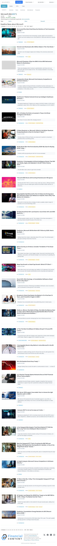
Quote (9, 21)
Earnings (37, 223)
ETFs (17, 6)
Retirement (29, 74)
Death (37, 506)
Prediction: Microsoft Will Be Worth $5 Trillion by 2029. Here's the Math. (35, 231)
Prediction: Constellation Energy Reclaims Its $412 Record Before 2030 (34, 512)
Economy (37, 259)
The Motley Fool (21, 56)
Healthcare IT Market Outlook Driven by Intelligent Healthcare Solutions (35, 97)
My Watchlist (41, 2)
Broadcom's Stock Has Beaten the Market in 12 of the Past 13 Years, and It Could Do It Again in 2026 (35, 296)
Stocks (11, 6)
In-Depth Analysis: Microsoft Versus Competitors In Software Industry (35, 462)
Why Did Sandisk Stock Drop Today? (28, 361)
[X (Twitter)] (44, 537)
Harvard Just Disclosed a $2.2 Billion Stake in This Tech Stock (36, 47)
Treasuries (37, 10)
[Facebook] (47, 537)
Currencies (22, 10)
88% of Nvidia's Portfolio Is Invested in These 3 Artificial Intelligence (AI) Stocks (33, 113)
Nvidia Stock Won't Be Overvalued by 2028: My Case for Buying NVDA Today (35, 147)
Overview (11, 10)
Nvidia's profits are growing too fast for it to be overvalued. (32, 153)
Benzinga (20, 92)
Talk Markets (21, 74)
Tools (23, 6)
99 (25, 26)
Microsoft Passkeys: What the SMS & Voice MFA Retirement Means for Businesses (34, 62)
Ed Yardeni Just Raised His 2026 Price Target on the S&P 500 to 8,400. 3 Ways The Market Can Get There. (35, 496)
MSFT (14, 14)
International (30, 10)
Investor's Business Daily (22, 340)
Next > (31, 26)
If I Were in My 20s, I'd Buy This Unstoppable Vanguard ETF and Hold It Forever (35, 479)
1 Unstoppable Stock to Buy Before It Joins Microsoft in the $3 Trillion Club (35, 346)
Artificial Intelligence (30, 108)
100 (28, 26)
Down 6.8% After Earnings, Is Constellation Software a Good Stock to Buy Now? (34, 279)
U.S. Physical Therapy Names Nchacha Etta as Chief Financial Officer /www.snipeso (35, 375)
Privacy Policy (27, 540)
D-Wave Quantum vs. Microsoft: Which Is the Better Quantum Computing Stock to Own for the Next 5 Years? (35, 131)
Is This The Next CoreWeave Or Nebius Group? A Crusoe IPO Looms (34, 329)
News (17, 10)
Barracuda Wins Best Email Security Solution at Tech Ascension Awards (36, 29)
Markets (4, 6)
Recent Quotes (29, 2)
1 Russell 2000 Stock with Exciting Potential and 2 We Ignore (35, 177)
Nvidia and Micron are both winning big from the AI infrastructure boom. (35, 318)
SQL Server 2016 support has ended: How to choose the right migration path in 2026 (35, 393)
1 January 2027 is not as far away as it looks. (30, 410)
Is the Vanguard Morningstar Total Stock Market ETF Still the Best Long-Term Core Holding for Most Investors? (35, 428)
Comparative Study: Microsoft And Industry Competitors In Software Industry (34, 79)
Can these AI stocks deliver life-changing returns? (29, 119)
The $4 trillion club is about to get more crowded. (29, 169)
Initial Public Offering (39, 123)
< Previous (3, 26)
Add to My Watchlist (25, 19)
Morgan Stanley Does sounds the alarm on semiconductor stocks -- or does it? (36, 366)
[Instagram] (54, 537)
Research (43, 21)
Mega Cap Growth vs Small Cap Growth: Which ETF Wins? (34, 264)
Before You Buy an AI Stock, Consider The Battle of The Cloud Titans (35, 247)
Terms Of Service (35, 540)
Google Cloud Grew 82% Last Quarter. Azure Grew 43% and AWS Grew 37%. (36, 212)
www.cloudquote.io (33, 535)
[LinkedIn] (50, 537)
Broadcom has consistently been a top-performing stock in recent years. (35, 302)
